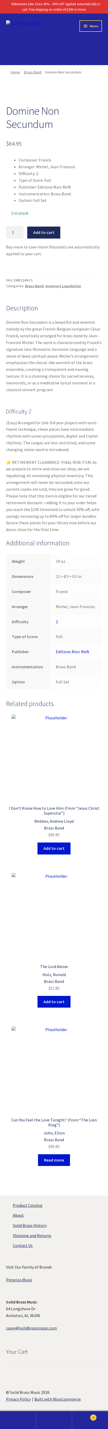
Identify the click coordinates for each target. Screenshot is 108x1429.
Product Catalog (27, 1205)
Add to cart (43, 232)
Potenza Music (19, 1279)
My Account (18, 1420)
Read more (54, 1160)
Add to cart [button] (54, 848)
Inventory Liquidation (63, 286)
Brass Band (32, 72)
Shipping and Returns (32, 1235)
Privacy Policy (18, 1399)
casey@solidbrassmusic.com (31, 1328)
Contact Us (23, 1245)
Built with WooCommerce (57, 1399)
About (18, 1215)
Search (54, 1420)
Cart (83, 1415)
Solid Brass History (30, 1225)
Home (15, 72)
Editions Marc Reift (72, 651)
